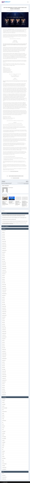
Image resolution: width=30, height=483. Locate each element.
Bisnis (3, 409)
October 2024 (4, 270)
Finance (3, 427)
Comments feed (4, 477)
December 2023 (4, 288)
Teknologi (3, 465)
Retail (3, 460)
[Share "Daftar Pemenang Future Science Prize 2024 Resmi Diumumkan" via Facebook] (9, 176)
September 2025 (4, 250)
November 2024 (4, 268)
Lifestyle (3, 440)
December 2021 (4, 331)
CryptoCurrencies (4, 411)
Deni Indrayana (11, 10)
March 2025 (3, 261)
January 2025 (4, 264)
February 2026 (4, 241)
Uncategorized (4, 469)
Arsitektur (3, 400)
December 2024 (4, 266)
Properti (3, 456)
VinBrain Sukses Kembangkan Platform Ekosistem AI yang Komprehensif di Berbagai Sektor (18, 203)
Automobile (3, 404)
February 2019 (4, 392)
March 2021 (3, 347)
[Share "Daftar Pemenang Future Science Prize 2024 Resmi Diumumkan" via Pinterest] (15, 176)
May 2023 (3, 300)
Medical (3, 445)
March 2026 (3, 239)
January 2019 (4, 394)
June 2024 (3, 277)
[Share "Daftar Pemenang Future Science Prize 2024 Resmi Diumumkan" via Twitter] (11, 176)
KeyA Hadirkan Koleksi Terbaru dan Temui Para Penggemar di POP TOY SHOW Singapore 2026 (14, 217)
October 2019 (4, 378)
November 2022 (4, 311)
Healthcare (3, 433)
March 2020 (3, 369)
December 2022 (4, 309)
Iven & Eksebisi (4, 438)
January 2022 (4, 329)
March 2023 (3, 304)
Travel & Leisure (4, 467)
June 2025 (3, 255)
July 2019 (3, 383)
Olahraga (3, 451)
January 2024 (4, 286)
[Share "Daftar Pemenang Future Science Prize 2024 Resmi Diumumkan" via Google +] (12, 176)
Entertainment (4, 420)
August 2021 (3, 338)
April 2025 (3, 259)
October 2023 (4, 291)
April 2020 (3, 367)
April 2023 (3, 302)
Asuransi (3, 402)
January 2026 (4, 243)
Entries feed (3, 475)
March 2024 (3, 282)
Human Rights (4, 436)
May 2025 (3, 257)
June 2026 (3, 234)
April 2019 (3, 389)
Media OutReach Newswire (11, 29)
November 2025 (4, 246)
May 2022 (3, 322)
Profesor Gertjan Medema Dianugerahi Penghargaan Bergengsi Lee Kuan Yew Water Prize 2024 (5, 203)
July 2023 (3, 297)
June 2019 (3, 385)
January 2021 (4, 351)
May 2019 (3, 387)
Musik (3, 447)
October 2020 (4, 356)
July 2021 (3, 340)
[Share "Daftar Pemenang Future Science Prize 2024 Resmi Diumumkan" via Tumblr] (14, 176)
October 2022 (4, 313)
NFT (2, 449)
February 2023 (4, 306)
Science (18, 10)
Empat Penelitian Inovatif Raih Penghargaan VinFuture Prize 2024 (11, 202)
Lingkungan (3, 442)
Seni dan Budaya (4, 463)
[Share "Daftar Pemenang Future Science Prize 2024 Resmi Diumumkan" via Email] (21, 176)
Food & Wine (3, 431)
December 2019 (4, 374)
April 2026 (3, 237)
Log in (3, 473)
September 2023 (4, 293)
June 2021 (3, 342)
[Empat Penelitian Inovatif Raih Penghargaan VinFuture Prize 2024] (12, 198)
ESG (2, 422)
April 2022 (3, 324)
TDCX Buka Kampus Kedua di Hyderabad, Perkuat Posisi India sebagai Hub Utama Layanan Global (14, 221)
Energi (3, 418)
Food (2, 429)
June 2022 (3, 320)
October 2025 (4, 248)
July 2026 (3, 232)
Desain (3, 413)
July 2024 (3, 275)
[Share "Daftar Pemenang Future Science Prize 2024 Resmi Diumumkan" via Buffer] (18, 176)
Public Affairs (4, 458)
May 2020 (3, 365)
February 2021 (4, 349)
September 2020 (4, 358)
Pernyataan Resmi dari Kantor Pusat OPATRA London (9, 219)
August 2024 (3, 273)
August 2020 (3, 360)
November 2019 (4, 376)
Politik (3, 454)
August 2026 (3, 230)
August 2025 (3, 252)
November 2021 (4, 333)
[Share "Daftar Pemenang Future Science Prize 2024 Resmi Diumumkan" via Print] (22, 176)
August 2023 (3, 295)
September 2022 (4, 315)
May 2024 (3, 279)
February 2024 (4, 284)
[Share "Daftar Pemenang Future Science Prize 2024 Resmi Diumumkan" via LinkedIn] (17, 176)
